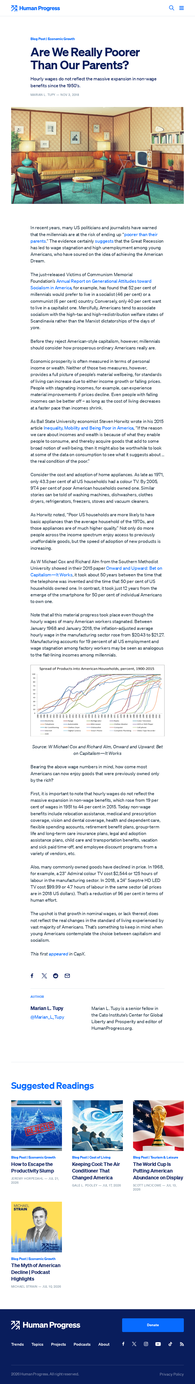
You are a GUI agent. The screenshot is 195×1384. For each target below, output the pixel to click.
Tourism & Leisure (164, 1157)
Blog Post (37, 38)
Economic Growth (61, 38)
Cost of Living (99, 1157)
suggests (104, 241)
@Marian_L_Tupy (47, 1017)
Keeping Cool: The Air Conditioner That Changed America (96, 1171)
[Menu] (181, 8)
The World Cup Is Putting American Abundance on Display (158, 1171)
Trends (17, 1344)
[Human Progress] (66, 1325)
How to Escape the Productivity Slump (32, 1167)
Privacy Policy (172, 1374)
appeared (58, 953)
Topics (37, 1344)
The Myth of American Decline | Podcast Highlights (35, 1272)
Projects (58, 1344)
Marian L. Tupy (46, 1008)
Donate (153, 1324)
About (103, 1344)
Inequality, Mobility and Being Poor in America (89, 428)
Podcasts (82, 1344)
